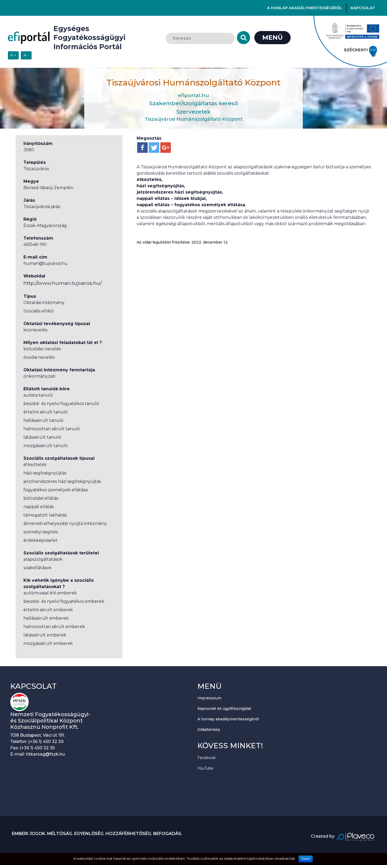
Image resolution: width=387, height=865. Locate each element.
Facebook (206, 757)
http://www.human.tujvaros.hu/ (62, 283)
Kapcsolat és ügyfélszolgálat (224, 708)
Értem (305, 859)
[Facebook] (142, 147)
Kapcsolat (363, 8)
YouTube (205, 768)
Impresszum (209, 698)
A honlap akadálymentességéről (304, 8)
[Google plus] (165, 147)
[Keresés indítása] (243, 37)
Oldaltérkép (208, 729)
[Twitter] (154, 147)
